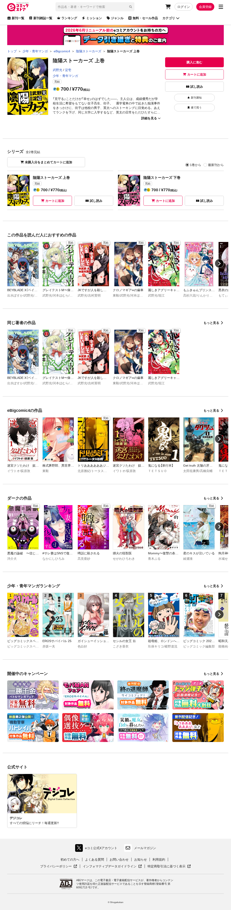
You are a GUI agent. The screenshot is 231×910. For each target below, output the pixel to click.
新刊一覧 (18, 18)
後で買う (196, 107)
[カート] (168, 7)
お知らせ (140, 859)
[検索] (130, 6)
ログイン (183, 7)
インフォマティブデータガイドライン (109, 866)
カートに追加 (196, 74)
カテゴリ (168, 18)
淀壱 (68, 70)
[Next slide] (219, 263)
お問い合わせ (119, 859)
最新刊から (216, 165)
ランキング (69, 18)
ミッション (94, 18)
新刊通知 (196, 97)
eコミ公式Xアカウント (97, 849)
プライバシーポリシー (58, 866)
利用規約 (158, 859)
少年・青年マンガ (65, 76)
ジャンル (117, 18)
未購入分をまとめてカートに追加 (48, 162)
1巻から (195, 165)
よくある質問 (94, 859)
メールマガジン (145, 848)
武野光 (57, 70)
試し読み (196, 86)
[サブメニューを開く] (221, 7)
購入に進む (194, 62)
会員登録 (205, 7)
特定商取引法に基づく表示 (169, 866)
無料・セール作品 (145, 18)
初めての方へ (69, 859)
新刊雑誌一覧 (42, 18)
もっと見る (211, 323)
